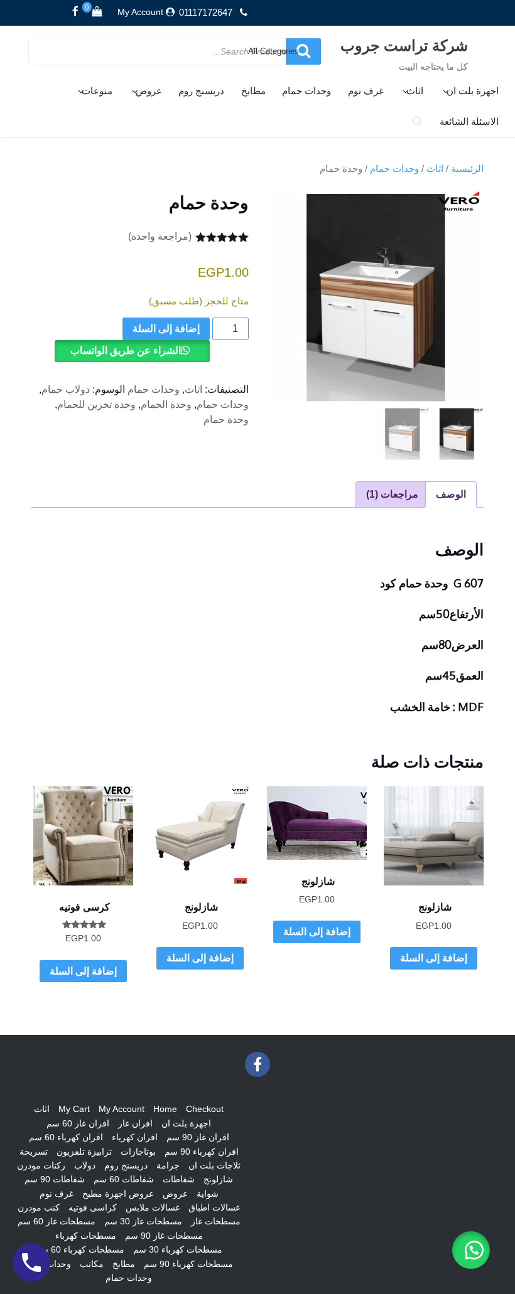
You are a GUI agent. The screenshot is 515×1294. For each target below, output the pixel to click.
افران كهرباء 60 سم (66, 1137)
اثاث (414, 91)
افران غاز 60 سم (77, 1123)
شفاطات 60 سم (124, 1179)
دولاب (84, 1165)
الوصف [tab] (451, 494)
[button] (471, 1250)
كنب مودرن (39, 1207)
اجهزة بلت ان (473, 91)
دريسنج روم (201, 91)
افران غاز (135, 1123)
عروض (149, 91)
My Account (140, 12)
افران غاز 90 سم (197, 1137)
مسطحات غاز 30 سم (143, 1221)
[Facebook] (75, 12)
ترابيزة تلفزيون (84, 1152)
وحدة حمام (226, 419)
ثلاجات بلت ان (214, 1165)
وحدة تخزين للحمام (96, 404)
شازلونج (218, 1179)
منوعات (97, 91)
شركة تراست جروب (404, 45)
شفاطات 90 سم (54, 1179)
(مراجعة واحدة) (160, 236)
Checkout (205, 1109)
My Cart (74, 1109)
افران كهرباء (135, 1137)
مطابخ (253, 91)
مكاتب (92, 1264)
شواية (208, 1194)
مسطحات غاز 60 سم (56, 1221)
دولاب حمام (65, 389)
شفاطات (179, 1179)
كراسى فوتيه (92, 1207)
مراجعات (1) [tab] (392, 494)
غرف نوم (366, 91)
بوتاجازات (138, 1152)
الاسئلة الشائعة (469, 121)
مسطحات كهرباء (85, 1236)
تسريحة (33, 1152)
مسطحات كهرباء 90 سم (188, 1264)
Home (165, 1109)
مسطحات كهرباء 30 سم (177, 1249)
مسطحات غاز (216, 1221)
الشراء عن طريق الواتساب (125, 350)
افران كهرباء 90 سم (202, 1152)
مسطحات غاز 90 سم (164, 1236)
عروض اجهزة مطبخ (118, 1194)
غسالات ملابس (153, 1207)
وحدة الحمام (166, 404)
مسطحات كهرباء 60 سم (79, 1249)
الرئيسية (467, 169)
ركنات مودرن (41, 1165)
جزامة (168, 1165)
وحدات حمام (306, 91)
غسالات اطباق (214, 1207)
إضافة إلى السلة (166, 328)
